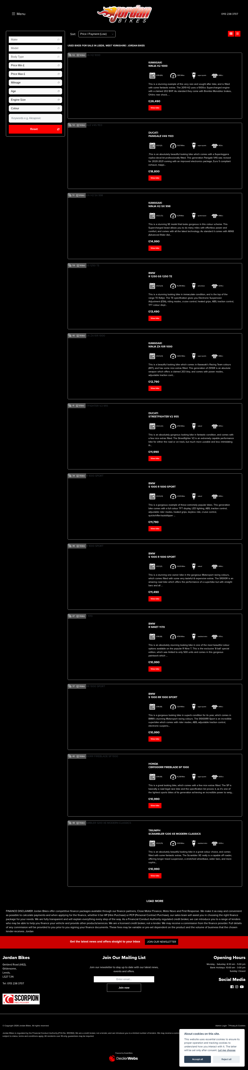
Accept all (197, 1059)
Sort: (73, 34)
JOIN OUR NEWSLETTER (161, 942)
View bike (155, 108)
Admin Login (221, 1025)
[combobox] (35, 39)
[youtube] (242, 987)
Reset (34, 129)
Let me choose (227, 1050)
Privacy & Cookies (237, 1025)
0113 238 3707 (229, 14)
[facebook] (232, 987)
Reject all (226, 1059)
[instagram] (237, 987)
